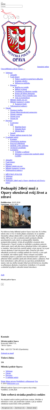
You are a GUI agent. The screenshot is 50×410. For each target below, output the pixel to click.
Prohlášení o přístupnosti (25, 381)
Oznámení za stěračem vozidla (26, 91)
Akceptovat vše (7, 408)
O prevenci (14, 123)
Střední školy (20, 131)
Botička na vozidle (22, 87)
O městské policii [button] (12, 137)
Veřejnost (9, 371)
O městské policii (12, 377)
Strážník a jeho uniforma (19, 146)
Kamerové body (21, 104)
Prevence (9, 375)
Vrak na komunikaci (22, 98)
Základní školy (20, 129)
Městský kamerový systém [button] (20, 102)
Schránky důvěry (21, 81)
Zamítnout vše (20, 408)
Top (36, 381)
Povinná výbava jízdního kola (26, 96)
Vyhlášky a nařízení (22, 152)
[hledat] (2, 2)
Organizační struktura (18, 141)
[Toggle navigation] (24, 69)
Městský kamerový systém (15, 168)
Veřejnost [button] (9, 73)
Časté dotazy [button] (15, 77)
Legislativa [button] (14, 150)
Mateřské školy (20, 127)
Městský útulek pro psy (18, 100)
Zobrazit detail (31, 408)
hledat (3, 4)
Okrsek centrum (16, 114)
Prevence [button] (9, 121)
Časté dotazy (10, 162)
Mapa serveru (11, 381)
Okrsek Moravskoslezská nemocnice (23, 112)
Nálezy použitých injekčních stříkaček (29, 79)
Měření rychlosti (21, 89)
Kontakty (13, 139)
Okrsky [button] (8, 108)
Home (3, 381)
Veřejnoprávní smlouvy (18, 106)
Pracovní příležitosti (17, 143)
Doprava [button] (13, 85)
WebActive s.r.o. (13, 383)
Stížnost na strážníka (22, 83)
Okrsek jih (14, 119)
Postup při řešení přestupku (25, 94)
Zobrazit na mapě (7, 353)
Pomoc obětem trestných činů (21, 135)
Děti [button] (11, 125)
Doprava (9, 164)
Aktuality (13, 75)
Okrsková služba (16, 110)
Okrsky (8, 373)
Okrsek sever (15, 116)
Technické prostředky (18, 148)
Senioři (12, 133)
